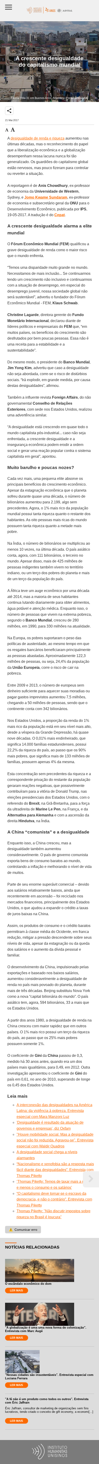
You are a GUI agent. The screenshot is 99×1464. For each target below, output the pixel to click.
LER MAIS (16, 1290)
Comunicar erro (23, 1229)
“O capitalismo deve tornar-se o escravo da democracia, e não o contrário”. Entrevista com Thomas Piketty (54, 1199)
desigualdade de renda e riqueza (37, 138)
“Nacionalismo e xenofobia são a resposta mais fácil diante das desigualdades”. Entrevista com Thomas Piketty (55, 1170)
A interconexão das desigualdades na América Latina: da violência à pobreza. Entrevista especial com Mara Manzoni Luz (54, 1111)
